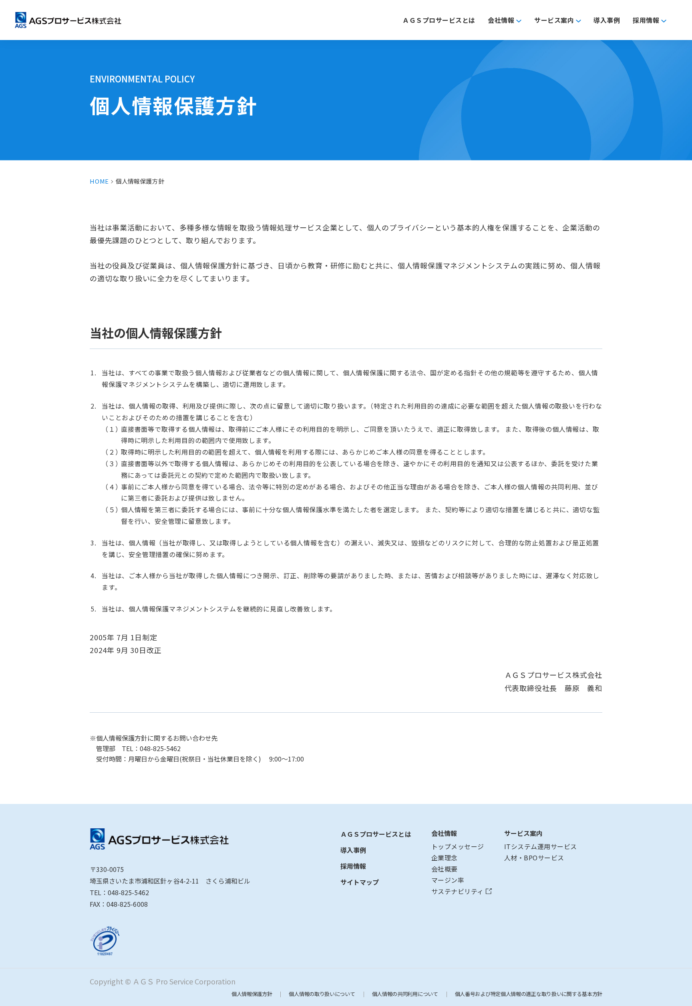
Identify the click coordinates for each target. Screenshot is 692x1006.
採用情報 (353, 866)
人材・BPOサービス (534, 857)
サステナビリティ (457, 891)
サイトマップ (359, 882)
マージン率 (448, 880)
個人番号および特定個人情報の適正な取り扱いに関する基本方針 (528, 994)
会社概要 (444, 869)
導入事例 (353, 850)
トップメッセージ (457, 846)
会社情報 (444, 833)
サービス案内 (523, 833)
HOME (99, 181)
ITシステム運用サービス (540, 846)
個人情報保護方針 (251, 994)
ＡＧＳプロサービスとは (375, 834)
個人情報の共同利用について (405, 994)
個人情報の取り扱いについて (322, 994)
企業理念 (444, 857)
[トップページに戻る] (170, 839)
